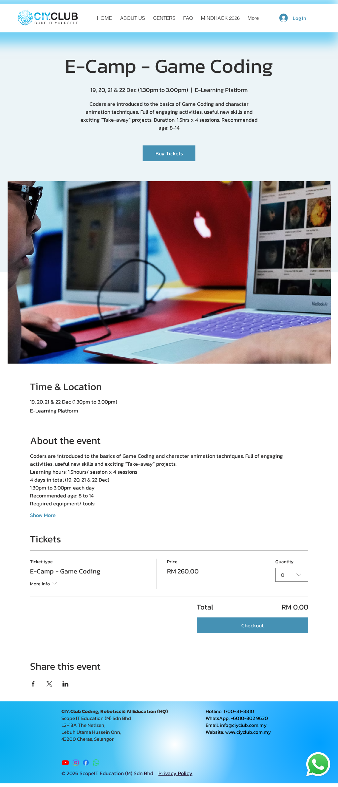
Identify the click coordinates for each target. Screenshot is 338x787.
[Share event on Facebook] (33, 684)
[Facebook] (86, 763)
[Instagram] (76, 763)
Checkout (252, 625)
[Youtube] (65, 763)
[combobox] (291, 575)
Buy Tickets (169, 153)
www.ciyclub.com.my (248, 732)
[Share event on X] (49, 684)
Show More (43, 515)
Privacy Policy (175, 773)
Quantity (284, 562)
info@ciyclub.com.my (243, 725)
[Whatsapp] (96, 763)
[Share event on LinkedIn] (65, 684)
